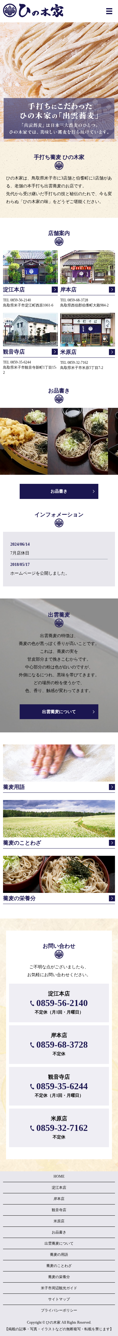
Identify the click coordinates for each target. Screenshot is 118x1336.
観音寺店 (59, 1210)
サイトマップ (59, 1299)
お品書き (59, 491)
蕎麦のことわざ (59, 1266)
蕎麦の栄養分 (59, 1277)
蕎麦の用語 (59, 1254)
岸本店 (59, 1199)
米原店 (59, 1221)
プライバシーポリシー (59, 1310)
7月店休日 (19, 553)
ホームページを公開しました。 (40, 573)
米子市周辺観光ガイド (59, 1288)
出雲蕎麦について (59, 711)
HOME (59, 1176)
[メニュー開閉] (109, 11)
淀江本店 (59, 1187)
